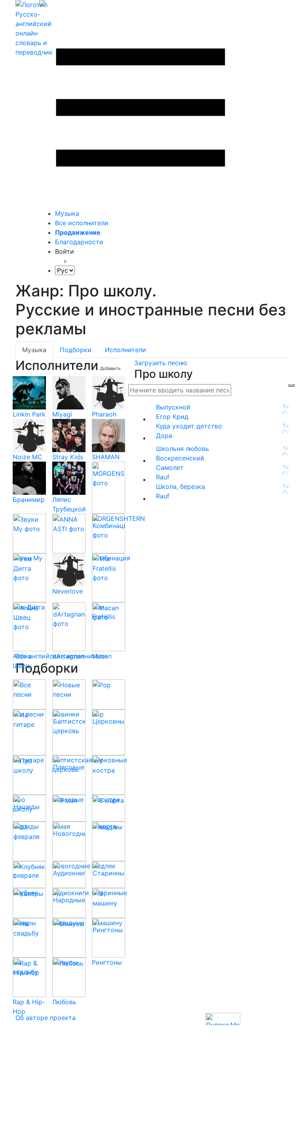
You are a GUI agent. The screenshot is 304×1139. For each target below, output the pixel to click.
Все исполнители (81, 223)
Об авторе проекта (45, 1018)
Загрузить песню (160, 363)
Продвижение (78, 232)
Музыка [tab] (34, 350)
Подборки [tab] (75, 350)
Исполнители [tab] (125, 350)
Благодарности (79, 242)
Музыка (67, 213)
